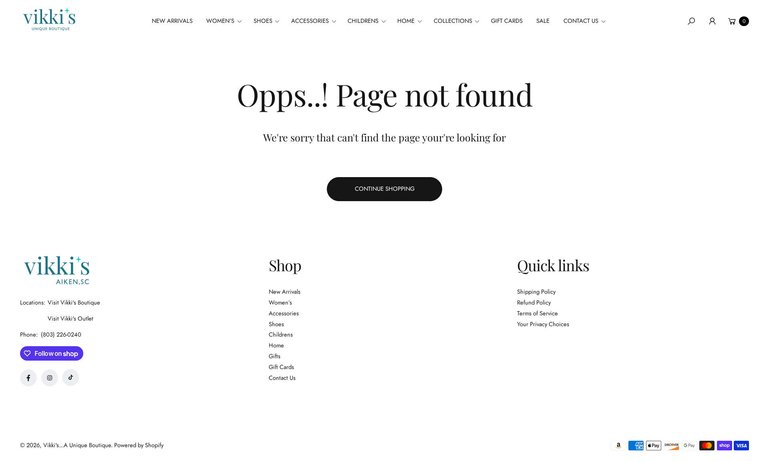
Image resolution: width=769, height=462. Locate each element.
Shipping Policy (536, 291)
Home (276, 345)
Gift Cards (281, 367)
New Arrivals (284, 291)
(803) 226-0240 (61, 334)
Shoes (276, 324)
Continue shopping (385, 188)
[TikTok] (70, 377)
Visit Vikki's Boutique (74, 302)
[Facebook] (28, 377)
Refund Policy (534, 302)
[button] (226, 21)
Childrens (281, 334)
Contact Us (282, 377)
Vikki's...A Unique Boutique (77, 445)
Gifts (274, 356)
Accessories (284, 313)
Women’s (280, 302)
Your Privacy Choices (543, 324)
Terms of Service (537, 313)
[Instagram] (49, 377)
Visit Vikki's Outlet (70, 318)
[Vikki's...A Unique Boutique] (48, 19)
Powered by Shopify (138, 445)
